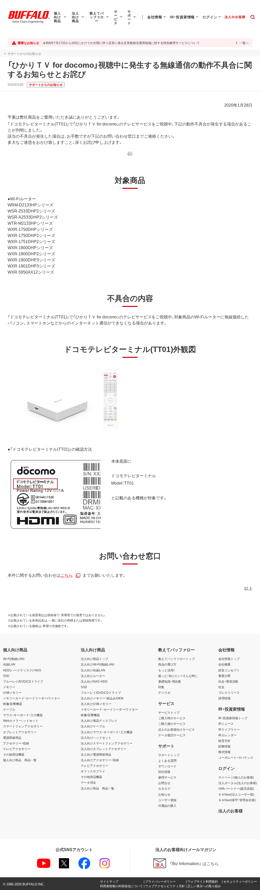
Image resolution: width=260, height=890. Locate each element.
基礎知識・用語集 (169, 681)
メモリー (9, 687)
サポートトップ (169, 755)
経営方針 (224, 740)
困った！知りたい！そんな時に (178, 675)
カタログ (164, 788)
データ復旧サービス (172, 735)
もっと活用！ (166, 670)
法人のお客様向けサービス (176, 729)
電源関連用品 (12, 737)
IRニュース (226, 723)
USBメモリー (12, 692)
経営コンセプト (229, 670)
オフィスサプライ (93, 771)
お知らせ (164, 794)
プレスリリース (229, 692)
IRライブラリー (229, 729)
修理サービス (167, 777)
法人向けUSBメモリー (96, 703)
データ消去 (88, 782)
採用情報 (224, 698)
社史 (221, 687)
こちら (66, 575)
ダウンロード (167, 766)
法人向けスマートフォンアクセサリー (107, 743)
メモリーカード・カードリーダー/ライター (31, 698)
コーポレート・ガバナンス (235, 757)
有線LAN (9, 664)
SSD (6, 675)
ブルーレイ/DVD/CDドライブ (23, 681)
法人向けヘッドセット (96, 737)
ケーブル (9, 709)
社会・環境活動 (228, 681)
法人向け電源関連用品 (96, 754)
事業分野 (224, 675)
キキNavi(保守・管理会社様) (237, 800)
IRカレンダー (227, 735)
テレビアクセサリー (16, 748)
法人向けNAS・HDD (94, 681)
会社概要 (224, 664)
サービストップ (169, 712)
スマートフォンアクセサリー (23, 726)
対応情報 (164, 771)
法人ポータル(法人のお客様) (237, 783)
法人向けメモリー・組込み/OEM (102, 698)
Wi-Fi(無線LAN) (13, 658)
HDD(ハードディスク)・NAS (22, 670)
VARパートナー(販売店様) (236, 788)
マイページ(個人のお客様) (236, 777)
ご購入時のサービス (172, 718)
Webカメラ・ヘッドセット (20, 720)
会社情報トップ (229, 658)
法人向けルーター (93, 675)
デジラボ (164, 692)
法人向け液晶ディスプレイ (99, 720)
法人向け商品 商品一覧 (97, 788)
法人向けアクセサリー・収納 (100, 760)
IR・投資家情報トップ (232, 718)
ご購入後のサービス (172, 723)
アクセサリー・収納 (16, 743)
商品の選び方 (167, 664)
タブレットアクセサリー (20, 732)
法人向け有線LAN (93, 670)
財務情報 (224, 746)
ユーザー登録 (167, 800)
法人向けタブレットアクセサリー (103, 748)
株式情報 (224, 752)
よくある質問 (167, 760)
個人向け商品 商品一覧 (20, 760)
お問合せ (164, 783)
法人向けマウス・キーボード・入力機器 (107, 732)
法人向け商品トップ (94, 658)
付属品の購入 (167, 805)
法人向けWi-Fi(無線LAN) (97, 664)
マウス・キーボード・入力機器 (23, 715)
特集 (161, 687)
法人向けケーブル (93, 726)
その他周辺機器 (13, 754)
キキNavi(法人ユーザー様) (236, 794)
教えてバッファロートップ (176, 658)
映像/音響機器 (12, 703)
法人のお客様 (230, 811)
